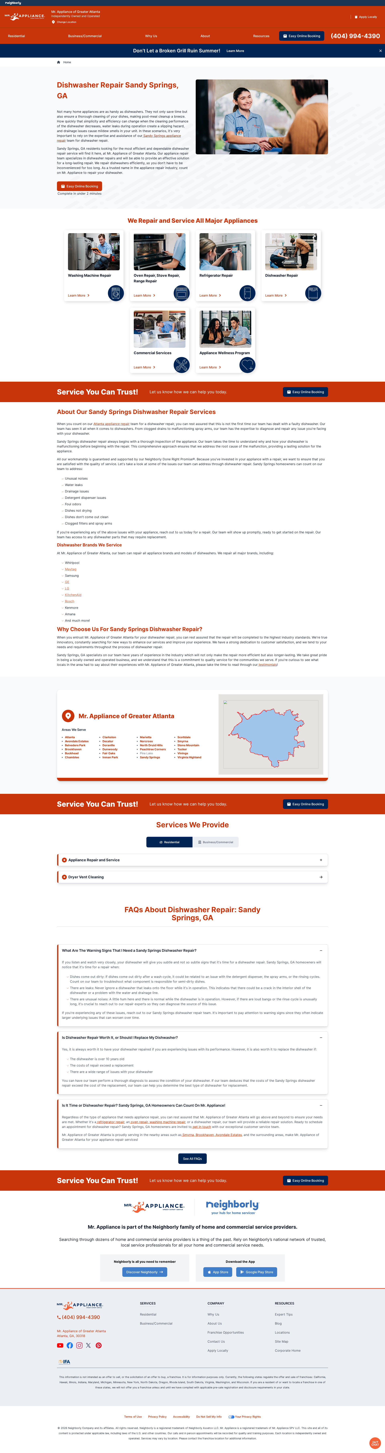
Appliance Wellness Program (225, 353)
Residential (171, 842)
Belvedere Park (75, 745)
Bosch (69, 601)
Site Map (281, 1341)
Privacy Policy (157, 1416)
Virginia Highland (189, 757)
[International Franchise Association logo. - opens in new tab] (64, 1362)
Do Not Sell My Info (209, 1416)
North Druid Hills (151, 745)
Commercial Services (152, 353)
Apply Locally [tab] (368, 16)
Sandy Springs (150, 757)
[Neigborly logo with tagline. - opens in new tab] (232, 1207)
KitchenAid (73, 595)
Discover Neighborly (142, 1272)
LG (67, 588)
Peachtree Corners (153, 749)
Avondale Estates (77, 741)
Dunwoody (110, 749)
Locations (282, 1332)
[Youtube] (60, 1345)
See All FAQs (192, 1159)
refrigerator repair (110, 1122)
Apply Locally (218, 1350)
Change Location (66, 21)
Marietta (145, 737)
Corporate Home (288, 1350)
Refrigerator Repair (216, 275)
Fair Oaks (108, 753)
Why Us (213, 1314)
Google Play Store (259, 1272)
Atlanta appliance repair (111, 424)
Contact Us (216, 1341)
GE (67, 582)
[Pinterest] (98, 1345)
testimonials (267, 665)
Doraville (108, 745)
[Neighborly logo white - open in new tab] (13, 3)
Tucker (182, 749)
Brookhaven (73, 749)
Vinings (182, 753)
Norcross (146, 741)
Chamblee (72, 757)
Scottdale (183, 737)
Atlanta (70, 737)
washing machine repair (167, 1122)
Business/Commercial (218, 842)
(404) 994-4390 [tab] (355, 36)
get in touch (201, 1127)
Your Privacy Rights (248, 1416)
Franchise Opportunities (226, 1332)
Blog (278, 1323)
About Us (215, 1323)
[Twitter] (89, 1345)
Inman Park (110, 757)
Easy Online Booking (82, 186)
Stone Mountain (188, 745)
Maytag (70, 569)
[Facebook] (70, 1345)
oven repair (139, 1122)
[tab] (16, 36)
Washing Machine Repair (89, 275)
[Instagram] (79, 1345)
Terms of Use (133, 1416)
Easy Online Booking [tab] (304, 36)
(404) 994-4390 (81, 1317)
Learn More (76, 295)
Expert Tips (284, 1314)
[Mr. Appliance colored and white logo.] (25, 17)
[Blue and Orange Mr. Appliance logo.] (154, 1207)
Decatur (107, 741)
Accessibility (181, 1416)
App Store (220, 1272)
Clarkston (109, 737)
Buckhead (72, 753)
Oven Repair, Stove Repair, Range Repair (157, 278)
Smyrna (182, 741)
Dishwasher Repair (281, 275)
